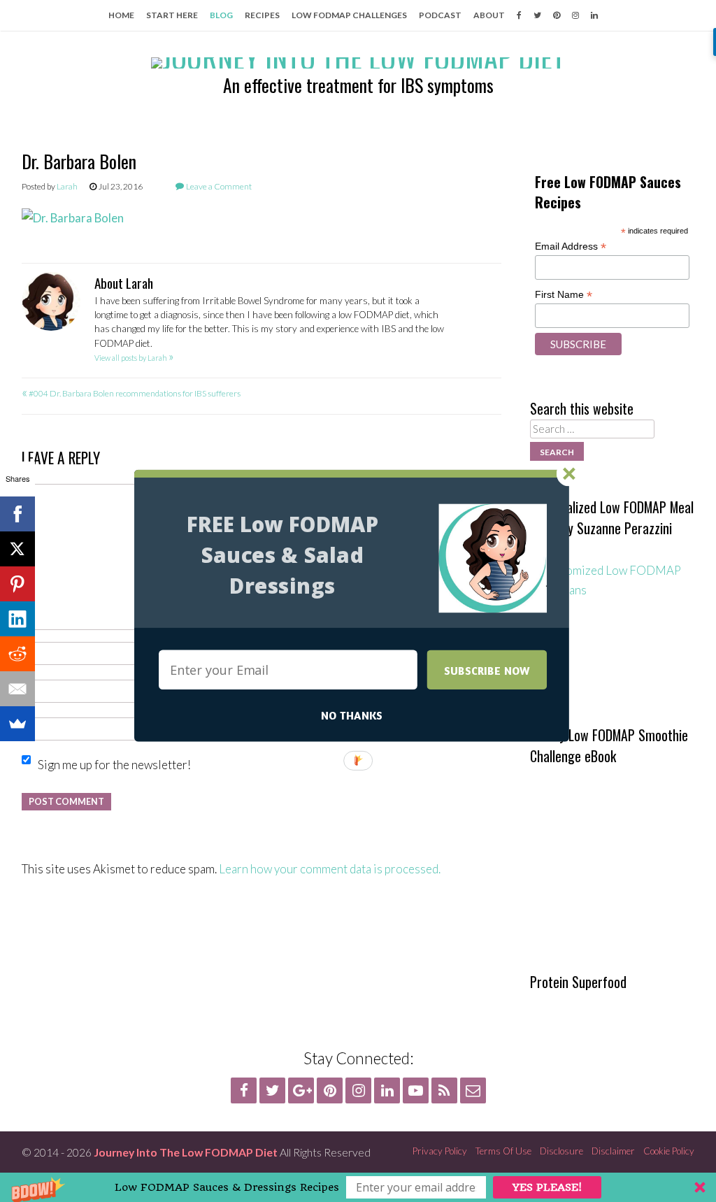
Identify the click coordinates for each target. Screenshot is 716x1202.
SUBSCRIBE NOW (487, 669)
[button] (282, 555)
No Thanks (351, 715)
